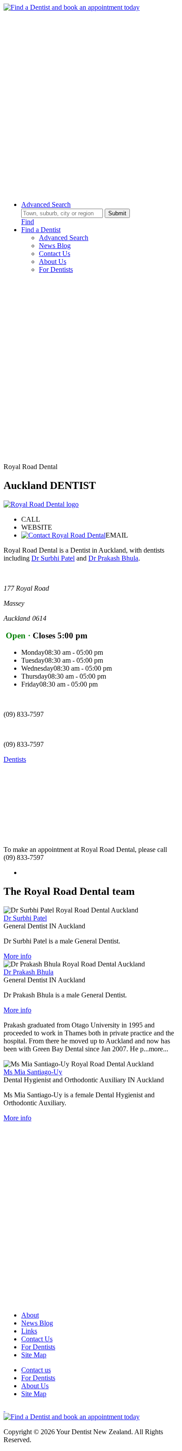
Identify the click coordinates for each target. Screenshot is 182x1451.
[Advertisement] (91, 102)
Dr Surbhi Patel (53, 558)
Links (29, 1331)
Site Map (33, 1355)
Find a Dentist (41, 229)
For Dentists (56, 269)
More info (17, 956)
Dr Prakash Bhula (113, 558)
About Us (52, 261)
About (30, 1315)
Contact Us (54, 253)
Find (27, 221)
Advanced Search (46, 204)
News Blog (55, 245)
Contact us (36, 1370)
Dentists (15, 759)
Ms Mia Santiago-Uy (33, 1072)
